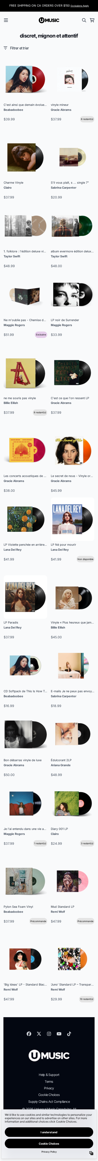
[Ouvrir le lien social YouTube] (59, 1034)
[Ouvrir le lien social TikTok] (69, 1034)
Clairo (8, 187)
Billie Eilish (11, 403)
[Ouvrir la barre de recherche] (84, 20)
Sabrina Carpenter (63, 187)
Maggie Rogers (14, 325)
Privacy (49, 1088)
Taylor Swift (12, 256)
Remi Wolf (58, 911)
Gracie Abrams (61, 110)
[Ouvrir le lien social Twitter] (39, 1034)
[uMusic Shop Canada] (49, 20)
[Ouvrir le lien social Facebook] (29, 1034)
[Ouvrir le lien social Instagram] (49, 1034)
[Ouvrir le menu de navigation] (6, 20)
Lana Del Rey (13, 549)
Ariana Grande (61, 765)
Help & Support (49, 1075)
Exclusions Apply (80, 5)
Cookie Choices (49, 1095)
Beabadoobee (13, 110)
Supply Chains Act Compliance (49, 1101)
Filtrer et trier (19, 48)
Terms (49, 1081)
